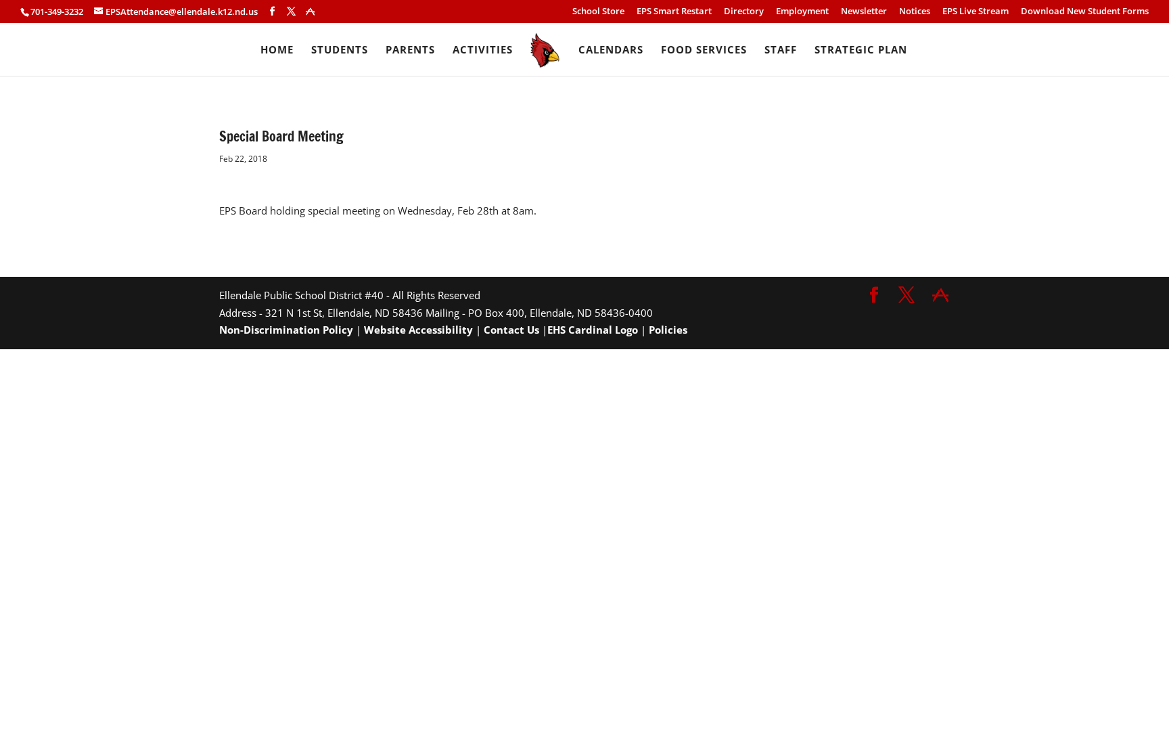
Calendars (610, 50)
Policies (668, 329)
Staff (780, 50)
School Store (598, 12)
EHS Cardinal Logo (592, 329)
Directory (744, 12)
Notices (914, 12)
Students (339, 50)
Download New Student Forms (1085, 12)
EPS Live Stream (975, 12)
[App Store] (310, 11)
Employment (802, 12)
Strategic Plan (861, 50)
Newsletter (864, 12)
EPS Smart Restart (674, 12)
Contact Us (511, 329)
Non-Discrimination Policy (286, 329)
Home (277, 50)
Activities (483, 50)
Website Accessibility (418, 329)
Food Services (704, 50)
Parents (410, 50)
